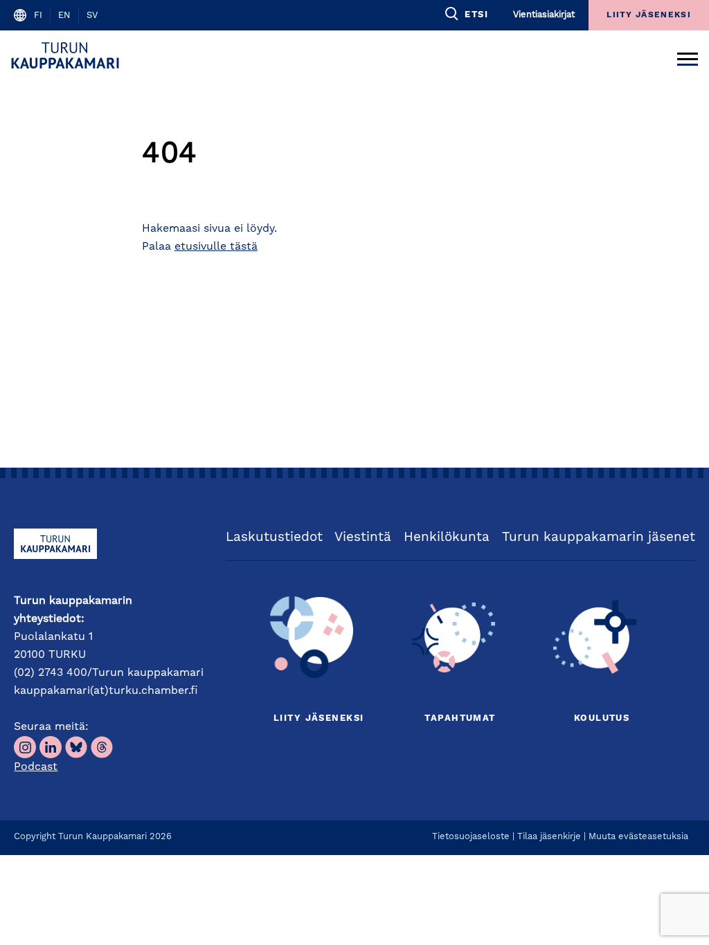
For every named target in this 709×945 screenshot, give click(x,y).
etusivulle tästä (216, 247)
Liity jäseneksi (318, 718)
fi (38, 15)
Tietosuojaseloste (471, 836)
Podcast (35, 767)
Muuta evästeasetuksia (638, 836)
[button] (465, 14)
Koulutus (601, 718)
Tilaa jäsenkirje (549, 836)
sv (92, 15)
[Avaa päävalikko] (687, 55)
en (64, 15)
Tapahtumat (459, 718)
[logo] (67, 55)
